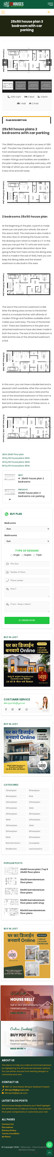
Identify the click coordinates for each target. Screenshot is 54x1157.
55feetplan (34, 831)
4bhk (31, 825)
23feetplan (34, 802)
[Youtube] (36, 1152)
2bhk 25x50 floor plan (13, 454)
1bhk (31, 796)
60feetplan (34, 837)
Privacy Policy (9, 1130)
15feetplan (34, 790)
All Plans (6, 1136)
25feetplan (11, 808)
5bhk (8, 837)
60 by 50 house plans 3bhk (16, 465)
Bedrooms (10, 523)
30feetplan (11, 813)
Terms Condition (10, 1133)
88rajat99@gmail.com (17, 1089)
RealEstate (11, 848)
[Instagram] (25, 1152)
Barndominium (13, 843)
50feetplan (11, 831)
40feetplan (34, 819)
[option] (27, 60)
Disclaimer (7, 1127)
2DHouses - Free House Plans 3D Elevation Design (35, 1148)
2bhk (31, 808)
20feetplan (11, 802)
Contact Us (8, 1124)
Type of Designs (27, 550)
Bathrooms (10, 535)
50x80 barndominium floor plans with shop (32, 901)
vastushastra (35, 848)
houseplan (34, 843)
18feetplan (11, 796)
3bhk (8, 819)
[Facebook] (20, 1152)
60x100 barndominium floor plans (32, 912)
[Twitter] (31, 1152)
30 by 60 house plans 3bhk (16, 461)
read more (16, 1013)
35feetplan (34, 813)
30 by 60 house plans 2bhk (16, 458)
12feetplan (11, 790)
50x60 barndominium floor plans (32, 891)
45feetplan (11, 825)
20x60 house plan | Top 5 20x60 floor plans (34, 871)
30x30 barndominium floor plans (32, 881)
